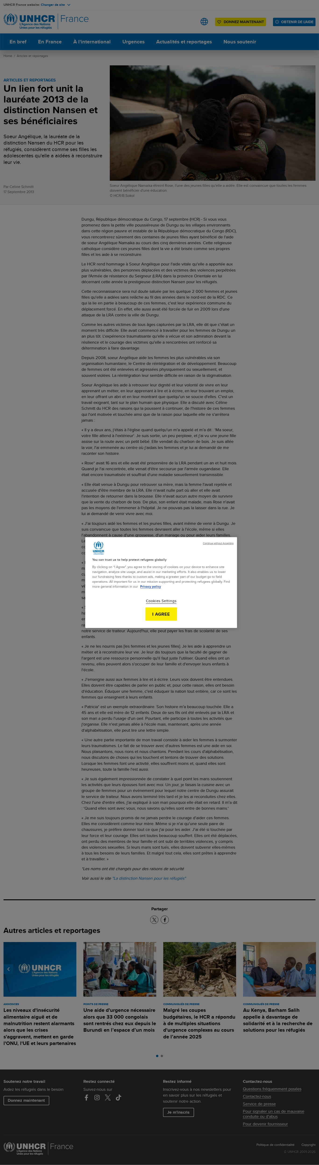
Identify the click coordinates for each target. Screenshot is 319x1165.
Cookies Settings (161, 600)
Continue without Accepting (218, 543)
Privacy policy (150, 586)
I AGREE (161, 614)
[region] (161, 582)
